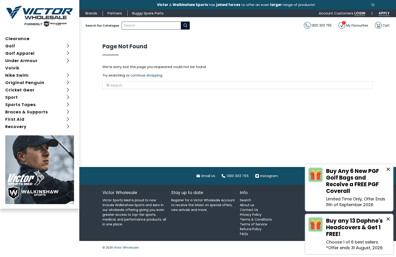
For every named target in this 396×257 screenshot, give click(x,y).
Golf (10, 46)
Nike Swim (17, 75)
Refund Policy (250, 229)
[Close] (388, 170)
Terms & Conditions (256, 219)
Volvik (12, 68)
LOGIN (359, 13)
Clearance (17, 38)
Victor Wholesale (126, 247)
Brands (91, 13)
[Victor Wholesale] (39, 16)
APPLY (384, 13)
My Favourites (355, 25)
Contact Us (249, 210)
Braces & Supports (26, 112)
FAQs (244, 234)
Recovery (16, 126)
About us (247, 205)
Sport (11, 97)
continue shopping (146, 75)
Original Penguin (24, 82)
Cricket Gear (20, 90)
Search (245, 200)
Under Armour (21, 60)
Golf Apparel (20, 53)
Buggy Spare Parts (148, 13)
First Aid (15, 119)
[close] (373, 5)
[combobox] (151, 26)
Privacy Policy (250, 214)
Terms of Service (253, 224)
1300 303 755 (321, 25)
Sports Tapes (20, 104)
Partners (114, 13)
